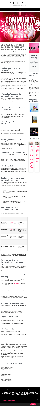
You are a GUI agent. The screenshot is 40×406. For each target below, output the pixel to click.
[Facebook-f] (36, 399)
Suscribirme (34, 68)
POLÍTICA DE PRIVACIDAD (6, 397)
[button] (20, 9)
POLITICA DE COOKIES (15, 397)
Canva (11, 229)
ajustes (28, 404)
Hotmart (2, 284)
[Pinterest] (37, 399)
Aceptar (33, 404)
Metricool (11, 222)
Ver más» (31, 170)
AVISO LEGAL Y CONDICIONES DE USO (9, 400)
